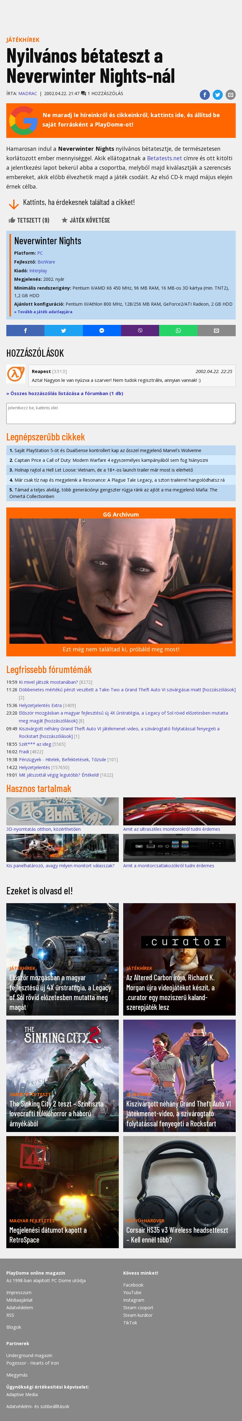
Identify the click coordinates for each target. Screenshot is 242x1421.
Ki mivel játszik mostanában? (48, 682)
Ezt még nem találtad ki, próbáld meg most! (121, 649)
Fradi (24, 752)
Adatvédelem (19, 1308)
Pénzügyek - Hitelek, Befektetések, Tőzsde (62, 759)
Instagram (133, 1300)
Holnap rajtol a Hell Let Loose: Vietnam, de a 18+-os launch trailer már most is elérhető (101, 470)
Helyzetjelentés (34, 767)
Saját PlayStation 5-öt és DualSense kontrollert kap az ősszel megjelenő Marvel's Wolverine (105, 450)
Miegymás (17, 1375)
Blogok (13, 1327)
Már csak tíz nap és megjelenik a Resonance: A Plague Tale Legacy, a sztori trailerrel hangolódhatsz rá (117, 480)
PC (40, 253)
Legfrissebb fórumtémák (49, 669)
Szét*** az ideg (35, 744)
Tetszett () (32, 220)
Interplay (38, 271)
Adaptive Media (22, 1394)
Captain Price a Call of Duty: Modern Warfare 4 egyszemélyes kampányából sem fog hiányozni (108, 460)
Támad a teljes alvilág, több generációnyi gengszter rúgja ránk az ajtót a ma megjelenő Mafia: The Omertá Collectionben (113, 493)
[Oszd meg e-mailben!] (230, 94)
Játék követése (89, 220)
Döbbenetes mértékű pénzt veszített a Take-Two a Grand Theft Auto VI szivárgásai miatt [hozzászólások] (127, 690)
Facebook (133, 1285)
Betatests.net (164, 158)
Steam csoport (138, 1308)
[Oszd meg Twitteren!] (217, 94)
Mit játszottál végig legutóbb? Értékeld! (59, 775)
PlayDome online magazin (35, 1273)
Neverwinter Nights (47, 240)
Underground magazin (29, 1355)
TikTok (130, 1323)
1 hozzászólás (104, 93)
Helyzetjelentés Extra (40, 705)
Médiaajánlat (19, 1300)
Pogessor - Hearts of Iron (32, 1363)
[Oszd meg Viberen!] (140, 330)
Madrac (27, 93)
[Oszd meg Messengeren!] (102, 330)
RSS (10, 1315)
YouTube (132, 1292)
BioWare (46, 262)
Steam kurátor (138, 1315)
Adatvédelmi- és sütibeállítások (37, 1406)
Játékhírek (22, 39)
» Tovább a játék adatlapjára (43, 311)
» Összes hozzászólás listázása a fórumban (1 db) (64, 393)
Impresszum (19, 1292)
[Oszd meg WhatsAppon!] (178, 330)
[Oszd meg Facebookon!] (204, 94)
